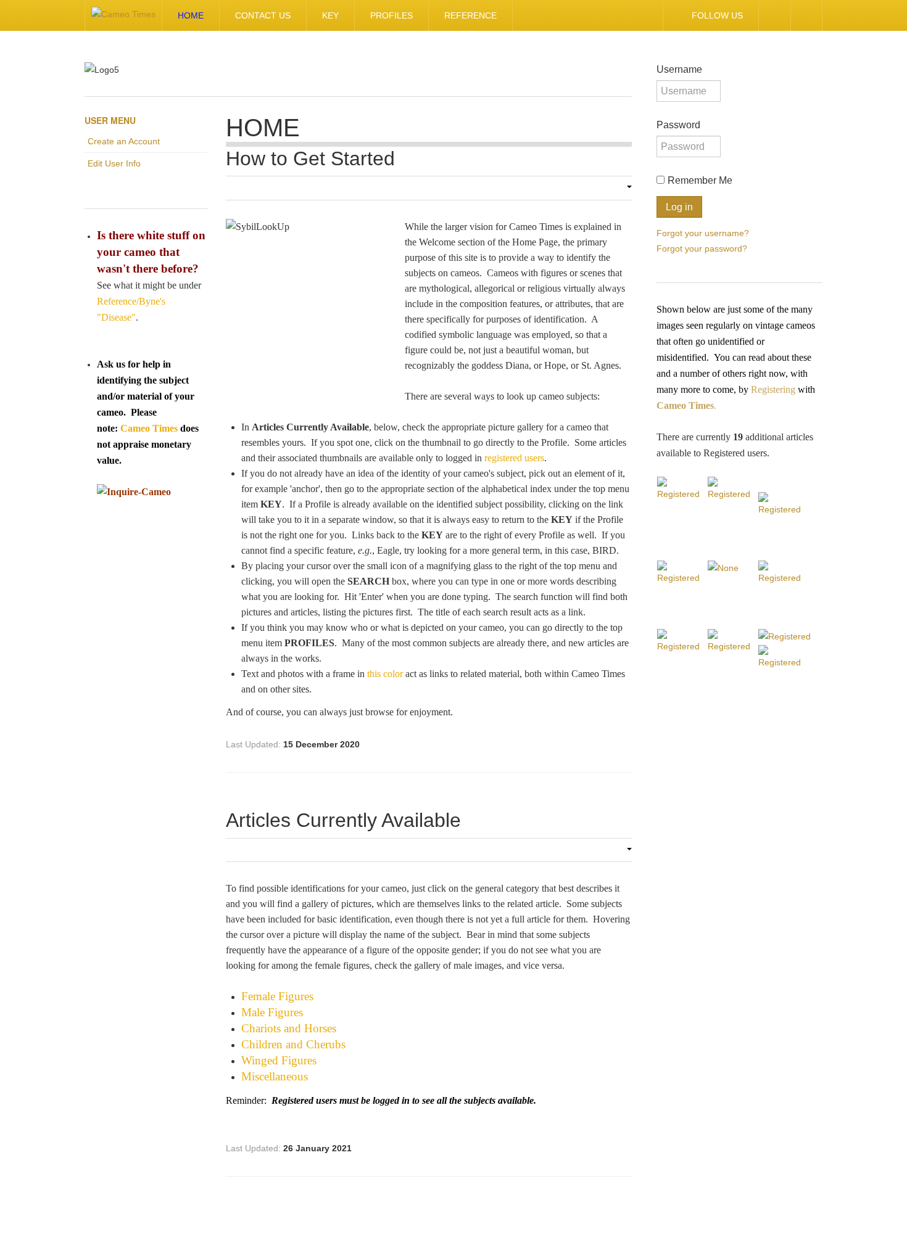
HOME (191, 15)
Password (678, 125)
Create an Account (124, 141)
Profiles (391, 15)
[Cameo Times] (123, 15)
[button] (626, 188)
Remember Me (700, 180)
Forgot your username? (702, 232)
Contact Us (263, 15)
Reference (470, 15)
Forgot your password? (701, 248)
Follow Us (717, 15)
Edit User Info (114, 163)
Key (330, 15)
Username (679, 69)
